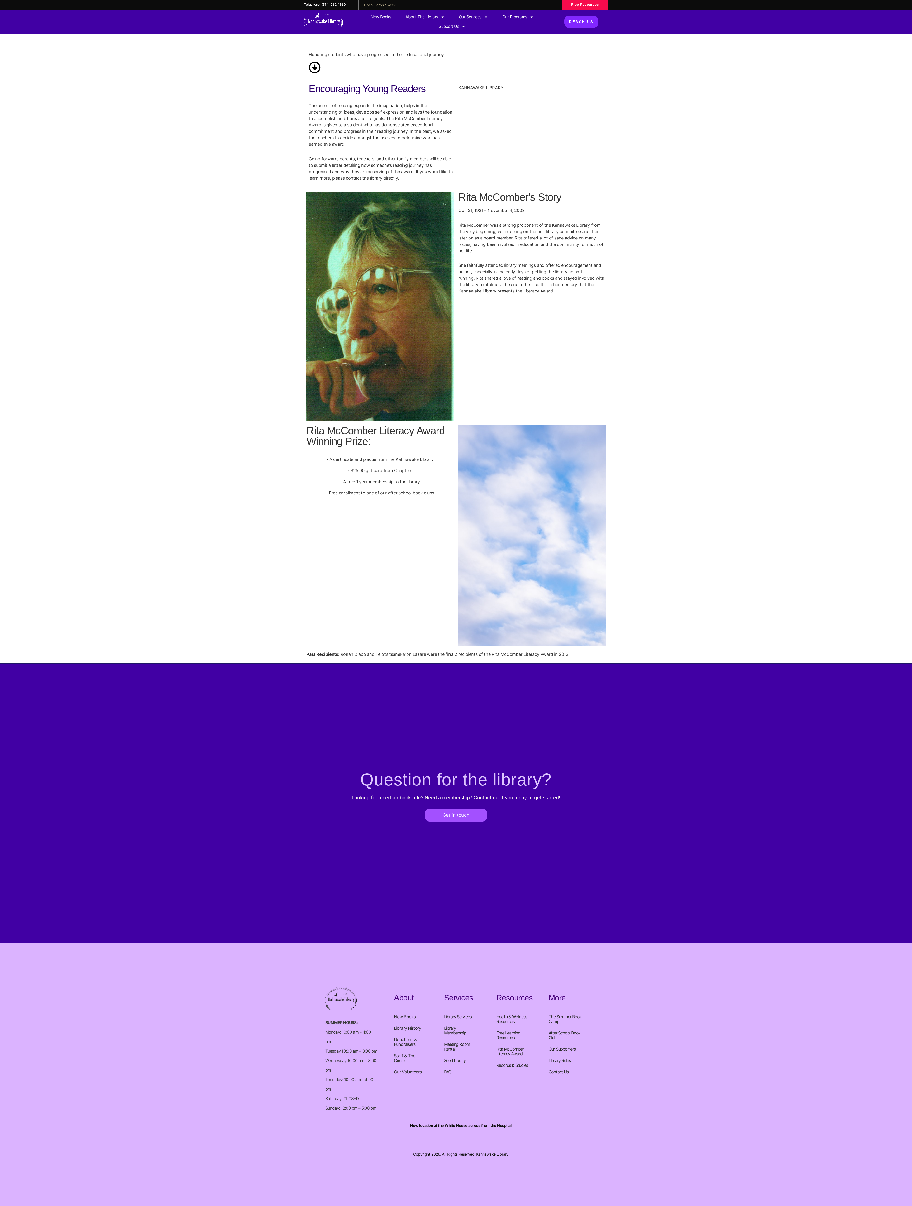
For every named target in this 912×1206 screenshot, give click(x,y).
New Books (381, 16)
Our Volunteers (408, 1071)
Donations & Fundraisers (405, 1042)
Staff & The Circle (404, 1058)
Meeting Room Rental (457, 1047)
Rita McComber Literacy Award (510, 1051)
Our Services (470, 16)
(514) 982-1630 (334, 4)
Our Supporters (562, 1049)
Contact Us (559, 1071)
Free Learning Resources (508, 1035)
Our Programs (514, 16)
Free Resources (585, 4)
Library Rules (560, 1060)
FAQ (447, 1071)
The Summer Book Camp (565, 1019)
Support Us (449, 26)
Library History (407, 1028)
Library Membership (455, 1030)
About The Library (421, 16)
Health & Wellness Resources (511, 1019)
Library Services (458, 1016)
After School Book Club (565, 1035)
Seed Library (455, 1060)
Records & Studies (512, 1065)
